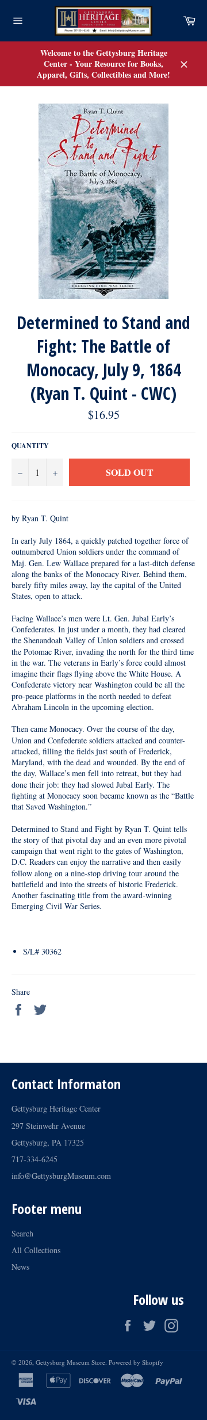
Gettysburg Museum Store (70, 1362)
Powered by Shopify (136, 1362)
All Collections (36, 1250)
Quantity (30, 446)
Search (22, 1233)
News (20, 1266)
